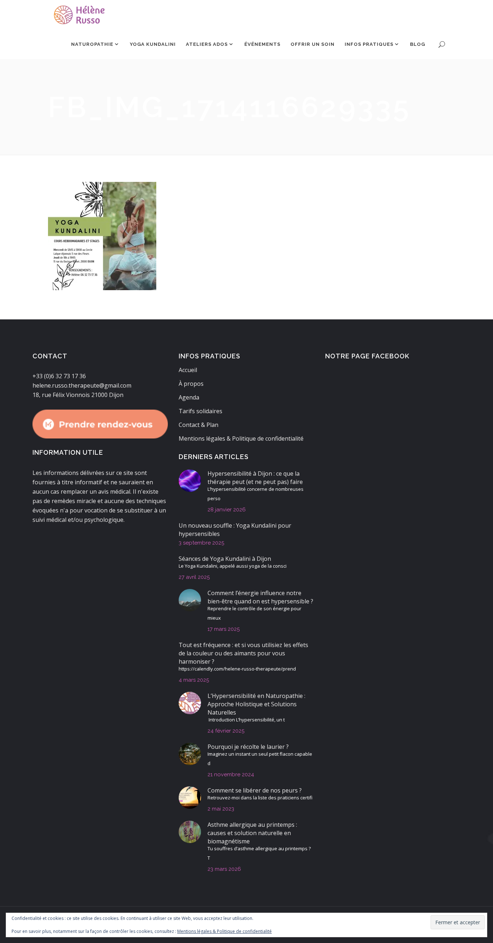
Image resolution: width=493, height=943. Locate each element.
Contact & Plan (198, 425)
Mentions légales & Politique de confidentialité (241, 438)
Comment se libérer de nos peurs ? (255, 790)
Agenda (189, 397)
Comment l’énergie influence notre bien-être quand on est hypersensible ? (260, 597)
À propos (191, 384)
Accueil (188, 370)
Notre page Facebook (367, 356)
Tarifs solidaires (200, 411)
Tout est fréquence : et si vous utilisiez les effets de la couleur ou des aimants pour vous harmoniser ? (243, 653)
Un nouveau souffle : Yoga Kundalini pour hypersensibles (235, 529)
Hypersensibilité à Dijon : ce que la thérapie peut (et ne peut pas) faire (255, 478)
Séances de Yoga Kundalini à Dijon (225, 559)
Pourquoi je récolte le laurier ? (248, 747)
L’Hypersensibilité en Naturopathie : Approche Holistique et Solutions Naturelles (256, 704)
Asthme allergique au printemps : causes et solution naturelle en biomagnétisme (252, 833)
